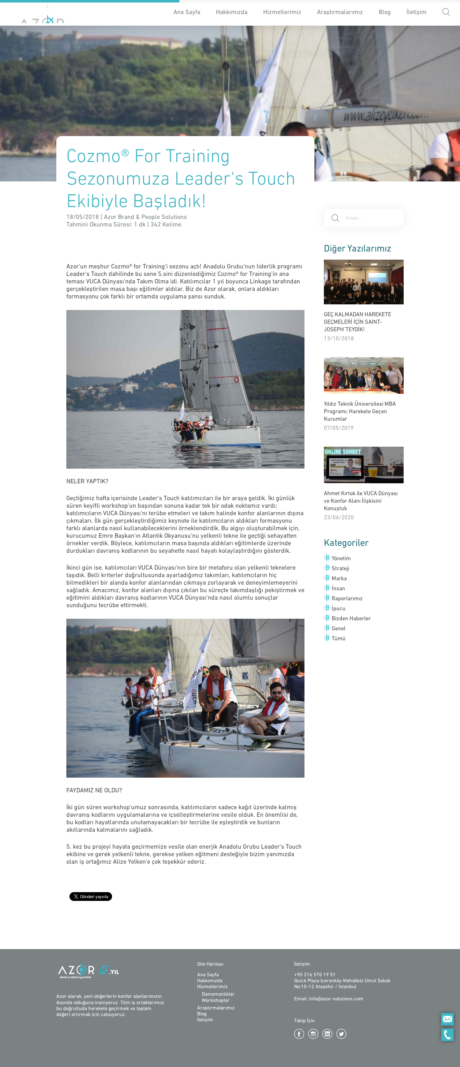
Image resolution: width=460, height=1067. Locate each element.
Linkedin (327, 1034)
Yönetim (341, 559)
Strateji (340, 569)
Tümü (338, 639)
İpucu (338, 609)
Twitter (341, 1034)
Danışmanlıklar (218, 994)
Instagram (313, 1034)
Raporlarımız (347, 599)
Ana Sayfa (186, 12)
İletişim (416, 12)
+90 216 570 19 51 (315, 975)
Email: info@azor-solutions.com (328, 999)
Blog (385, 12)
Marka (339, 579)
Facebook (299, 1034)
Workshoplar (216, 1000)
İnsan (338, 589)
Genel (338, 629)
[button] (446, 13)
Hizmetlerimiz (212, 986)
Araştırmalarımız (340, 12)
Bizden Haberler (351, 619)
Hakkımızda (232, 12)
